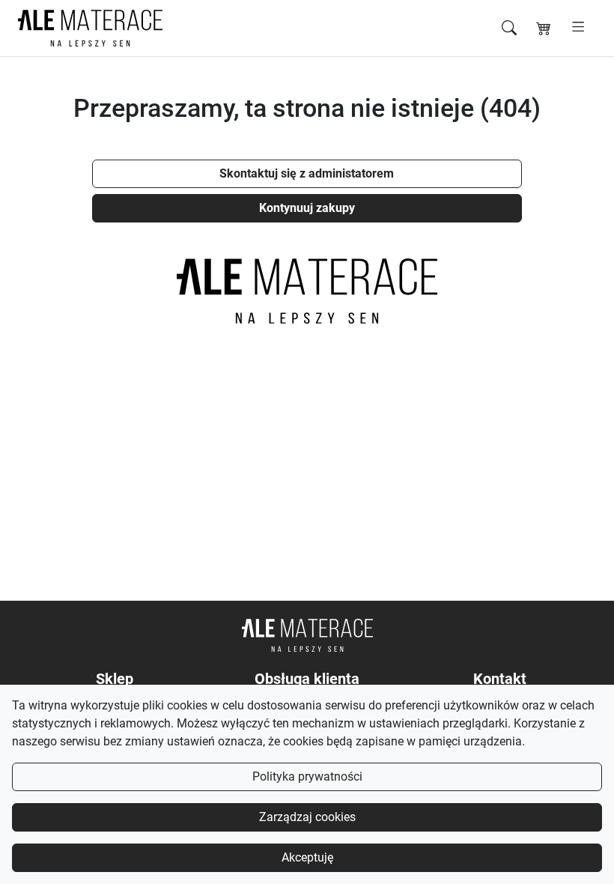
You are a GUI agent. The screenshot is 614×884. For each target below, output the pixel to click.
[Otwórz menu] (578, 28)
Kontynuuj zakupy (307, 208)
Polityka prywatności (307, 776)
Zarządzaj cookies (307, 817)
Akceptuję (307, 857)
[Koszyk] (543, 27)
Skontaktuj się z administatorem (306, 173)
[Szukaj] (509, 27)
